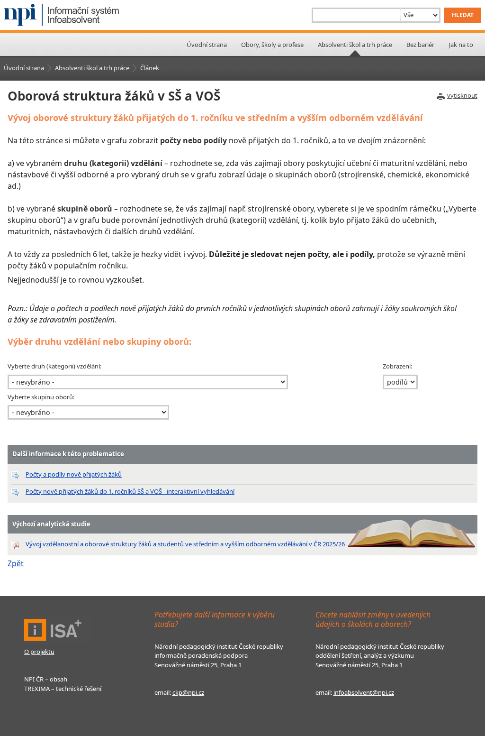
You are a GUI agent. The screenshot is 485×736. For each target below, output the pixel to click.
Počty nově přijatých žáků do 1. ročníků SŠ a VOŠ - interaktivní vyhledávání (130, 491)
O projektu (39, 651)
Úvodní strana (207, 44)
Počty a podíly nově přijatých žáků (74, 474)
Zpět (16, 563)
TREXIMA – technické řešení (62, 688)
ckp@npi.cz (188, 692)
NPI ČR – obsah (45, 679)
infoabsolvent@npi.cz (363, 692)
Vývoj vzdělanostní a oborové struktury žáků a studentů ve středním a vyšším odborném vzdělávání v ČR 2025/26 (185, 544)
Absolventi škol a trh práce (92, 68)
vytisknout (462, 95)
